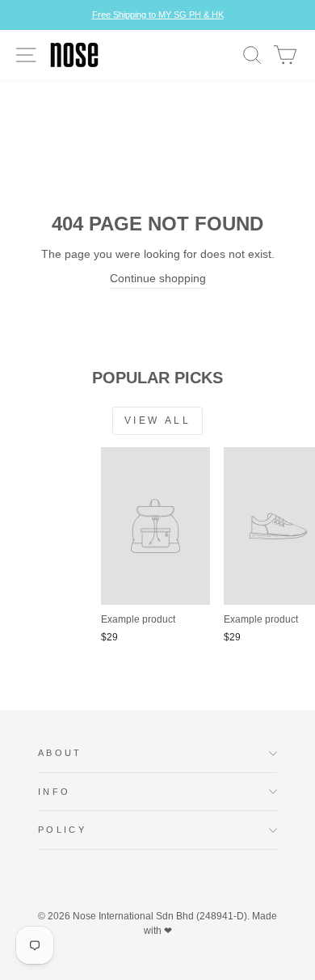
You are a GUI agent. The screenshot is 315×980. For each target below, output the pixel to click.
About (60, 753)
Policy (62, 829)
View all (157, 420)
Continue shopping (158, 278)
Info (54, 791)
